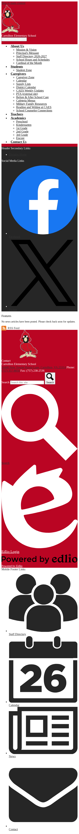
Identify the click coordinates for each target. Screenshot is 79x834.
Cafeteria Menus (25, 100)
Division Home (18, 154)
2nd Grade (22, 131)
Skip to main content (13, 3)
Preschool (22, 121)
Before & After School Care (32, 97)
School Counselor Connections (34, 110)
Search (5, 382)
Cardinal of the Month (29, 62)
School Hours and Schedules (33, 59)
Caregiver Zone (25, 77)
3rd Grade (22, 134)
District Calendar (26, 87)
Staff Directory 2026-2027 (31, 56)
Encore (20, 138)
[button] (17, 46)
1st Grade (21, 128)
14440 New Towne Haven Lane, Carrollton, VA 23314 (33, 367)
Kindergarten (23, 124)
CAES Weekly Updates (30, 90)
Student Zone (24, 70)
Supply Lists (23, 84)
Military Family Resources (31, 103)
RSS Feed (13, 328)
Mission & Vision (26, 49)
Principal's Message (27, 53)
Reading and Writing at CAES (33, 107)
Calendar (21, 80)
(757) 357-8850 (10, 370)
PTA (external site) (27, 93)
